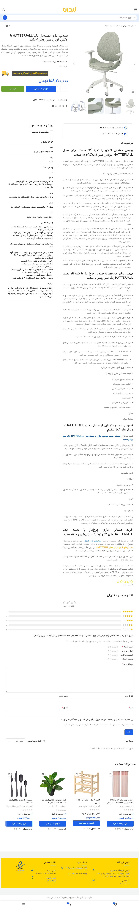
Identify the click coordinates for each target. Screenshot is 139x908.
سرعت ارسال (127, 659)
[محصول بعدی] (4, 26)
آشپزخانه (96, 806)
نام (131, 707)
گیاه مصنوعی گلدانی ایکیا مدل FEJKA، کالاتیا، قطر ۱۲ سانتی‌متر (53, 802)
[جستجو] (5, 17)
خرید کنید (12, 89)
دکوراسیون (62, 806)
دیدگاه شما (127, 664)
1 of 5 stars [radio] (117, 647)
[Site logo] (69, 9)
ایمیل (65, 707)
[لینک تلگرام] (53, 106)
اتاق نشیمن (129, 806)
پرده (122, 806)
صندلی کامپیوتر (129, 26)
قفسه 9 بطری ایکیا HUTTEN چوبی (88, 801)
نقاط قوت (129, 696)
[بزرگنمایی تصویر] (133, 92)
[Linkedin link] (56, 106)
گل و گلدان (52, 806)
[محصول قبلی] (9, 26)
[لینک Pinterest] (59, 106)
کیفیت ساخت (126, 655)
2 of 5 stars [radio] (115, 647)
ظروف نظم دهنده (85, 806)
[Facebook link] (66, 106)
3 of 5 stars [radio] (113, 647)
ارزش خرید (128, 651)
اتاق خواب (116, 26)
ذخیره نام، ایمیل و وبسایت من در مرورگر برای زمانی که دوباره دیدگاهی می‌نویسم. (95, 719)
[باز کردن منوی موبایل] (135, 9)
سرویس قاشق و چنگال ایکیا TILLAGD (20, 801)
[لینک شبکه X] (63, 106)
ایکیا (60, 66)
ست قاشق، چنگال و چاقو (15, 806)
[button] (120, 824)
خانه (107, 26)
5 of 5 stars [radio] (108, 647)
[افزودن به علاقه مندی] (110, 774)
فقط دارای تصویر (34, 741)
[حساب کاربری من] (3, 9)
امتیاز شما (127, 647)
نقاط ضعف (63, 696)
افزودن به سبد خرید (41, 89)
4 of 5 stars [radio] (111, 647)
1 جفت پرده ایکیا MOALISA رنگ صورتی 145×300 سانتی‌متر (120, 801)
